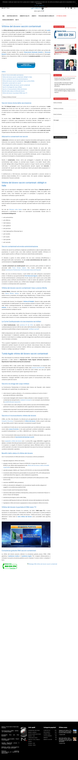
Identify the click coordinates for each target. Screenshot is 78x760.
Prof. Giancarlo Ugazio (31, 276)
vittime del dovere (30, 421)
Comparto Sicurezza (7, 421)
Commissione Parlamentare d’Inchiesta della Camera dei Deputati (23, 270)
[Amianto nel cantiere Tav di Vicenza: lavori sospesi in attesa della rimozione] (74, 731)
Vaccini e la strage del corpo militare (12, 87)
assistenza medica (13, 556)
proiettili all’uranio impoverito (12, 402)
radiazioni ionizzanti (25, 400)
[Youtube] (71, 8)
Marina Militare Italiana (12, 293)
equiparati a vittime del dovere (13, 441)
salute (48, 30)
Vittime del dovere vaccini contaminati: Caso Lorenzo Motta (18, 81)
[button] (74, 8)
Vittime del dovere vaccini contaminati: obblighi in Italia (17, 77)
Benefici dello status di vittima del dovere (13, 91)
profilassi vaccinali (34, 329)
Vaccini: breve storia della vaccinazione (12, 75)
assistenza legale (27, 556)
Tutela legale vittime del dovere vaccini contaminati (16, 85)
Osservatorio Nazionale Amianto (33, 52)
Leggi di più (41, 5)
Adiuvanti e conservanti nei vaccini (11, 83)
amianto (4, 307)
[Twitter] (68, 8)
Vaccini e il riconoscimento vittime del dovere (14, 89)
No (37, 5)
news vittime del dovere (25, 516)
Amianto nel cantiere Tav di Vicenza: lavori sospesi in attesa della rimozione (64, 79)
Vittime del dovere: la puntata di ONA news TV (14, 93)
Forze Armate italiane (19, 268)
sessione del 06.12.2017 (38, 367)
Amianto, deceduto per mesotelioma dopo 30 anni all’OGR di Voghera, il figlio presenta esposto (64, 91)
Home (3, 24)
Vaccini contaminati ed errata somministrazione (15, 79)
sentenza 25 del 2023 (26, 325)
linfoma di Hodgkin (29, 301)
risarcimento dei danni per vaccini (24, 437)
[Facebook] (66, 8)
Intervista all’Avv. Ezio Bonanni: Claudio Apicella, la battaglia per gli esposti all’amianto (63, 84)
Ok (35, 5)
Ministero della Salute (15, 209)
